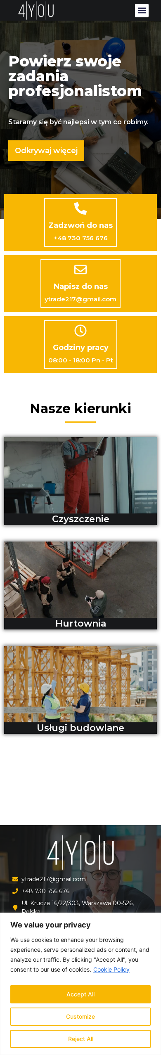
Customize (80, 1016)
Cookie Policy (111, 969)
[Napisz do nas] (80, 269)
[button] (142, 10)
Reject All (80, 1038)
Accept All (80, 994)
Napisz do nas (81, 286)
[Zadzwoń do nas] (80, 208)
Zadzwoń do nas (80, 225)
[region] (80, 984)
